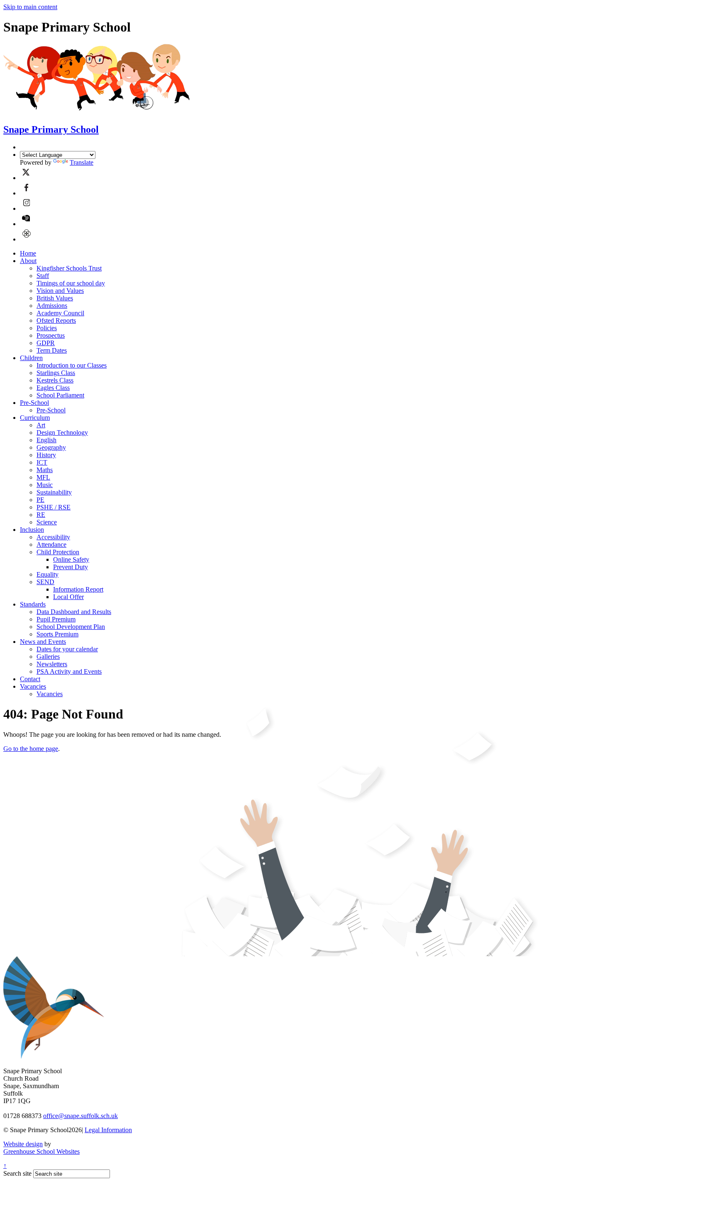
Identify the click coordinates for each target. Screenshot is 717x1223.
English (46, 439)
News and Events (43, 641)
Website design (23, 1143)
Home (28, 253)
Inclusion (32, 529)
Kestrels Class (55, 380)
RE (41, 514)
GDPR (46, 342)
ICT (42, 462)
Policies (47, 327)
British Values (55, 298)
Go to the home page (30, 748)
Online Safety (71, 559)
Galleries (48, 656)
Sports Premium (57, 634)
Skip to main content (30, 6)
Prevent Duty (70, 566)
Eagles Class (53, 387)
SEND (45, 581)
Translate (81, 162)
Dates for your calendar (67, 649)
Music (45, 484)
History (46, 454)
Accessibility (53, 537)
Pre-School (34, 402)
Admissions (52, 305)
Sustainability (54, 492)
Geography (51, 447)
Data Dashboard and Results (74, 611)
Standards (33, 604)
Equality (48, 574)
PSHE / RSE (54, 507)
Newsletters (52, 664)
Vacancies (33, 686)
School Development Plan (71, 626)
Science (47, 522)
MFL (43, 477)
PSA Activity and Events (69, 671)
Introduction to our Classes (72, 365)
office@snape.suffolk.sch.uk (80, 1115)
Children (31, 357)
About (28, 260)
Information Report (78, 589)
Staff (43, 275)
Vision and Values (60, 290)
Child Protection (58, 551)
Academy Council (60, 313)
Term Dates (52, 350)
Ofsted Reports (56, 320)
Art (41, 425)
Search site (17, 1173)
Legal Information (108, 1129)
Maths (45, 469)
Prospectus (51, 335)
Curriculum (35, 417)
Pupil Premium (56, 619)
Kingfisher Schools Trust (69, 268)
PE (40, 499)
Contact (30, 678)
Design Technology (62, 432)
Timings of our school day (71, 283)
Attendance (51, 544)
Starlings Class (56, 372)
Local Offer (68, 596)
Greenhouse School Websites (41, 1151)
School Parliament (60, 395)
